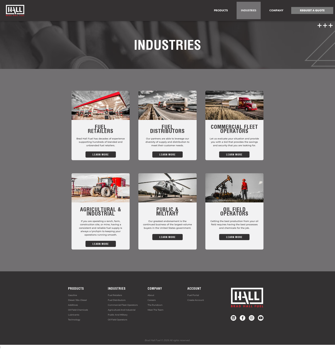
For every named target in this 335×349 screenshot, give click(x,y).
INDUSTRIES (117, 289)
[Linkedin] (233, 318)
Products (221, 10)
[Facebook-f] (242, 318)
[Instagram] (251, 318)
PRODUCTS (76, 289)
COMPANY (276, 10)
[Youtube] (260, 318)
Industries (248, 10)
